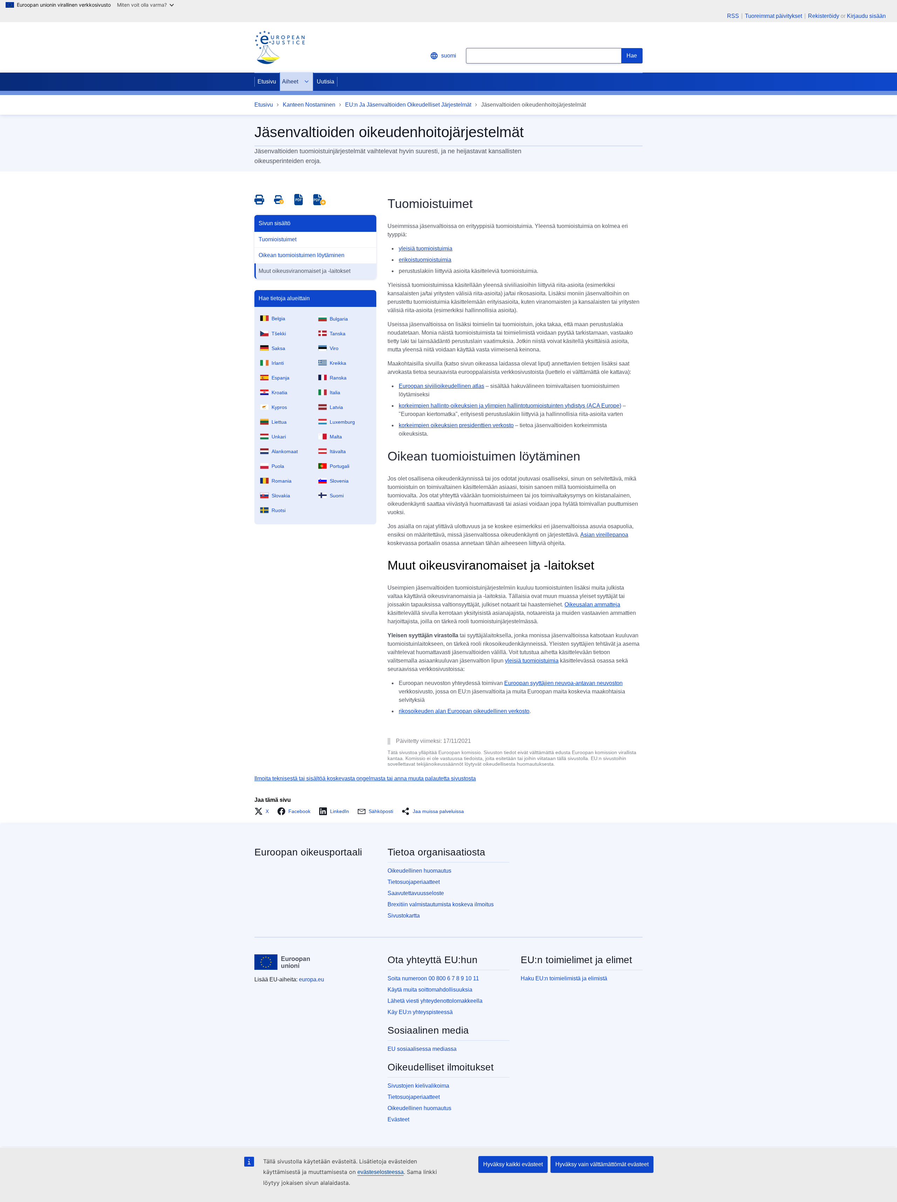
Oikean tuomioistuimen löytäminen (301, 255)
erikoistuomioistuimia (425, 260)
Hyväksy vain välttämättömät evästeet (602, 1164)
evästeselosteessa (380, 1172)
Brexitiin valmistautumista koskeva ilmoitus (441, 904)
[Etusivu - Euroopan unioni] (282, 962)
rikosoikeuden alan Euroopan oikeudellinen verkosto (464, 711)
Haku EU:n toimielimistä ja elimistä (564, 978)
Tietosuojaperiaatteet (414, 882)
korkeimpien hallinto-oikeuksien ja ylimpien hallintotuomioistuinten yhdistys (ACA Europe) (510, 406)
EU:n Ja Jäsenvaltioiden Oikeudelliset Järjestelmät (408, 105)
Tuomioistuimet (277, 239)
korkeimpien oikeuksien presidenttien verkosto (456, 425)
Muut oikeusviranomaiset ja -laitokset (304, 271)
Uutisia (325, 82)
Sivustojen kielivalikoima (418, 1086)
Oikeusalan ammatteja (592, 604)
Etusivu (267, 82)
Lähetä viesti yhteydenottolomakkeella (435, 1001)
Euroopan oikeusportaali (308, 852)
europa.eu (311, 979)
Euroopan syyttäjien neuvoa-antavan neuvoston (563, 683)
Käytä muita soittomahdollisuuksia (430, 990)
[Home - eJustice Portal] (279, 47)
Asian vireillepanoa (604, 535)
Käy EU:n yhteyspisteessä (420, 1012)
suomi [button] (448, 56)
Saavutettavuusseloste (416, 893)
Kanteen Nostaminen (309, 105)
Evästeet (398, 1119)
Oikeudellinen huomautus (419, 871)
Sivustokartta (404, 916)
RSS (733, 16)
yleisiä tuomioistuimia (425, 248)
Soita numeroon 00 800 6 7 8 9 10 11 (433, 978)
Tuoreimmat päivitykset (773, 16)
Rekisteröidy (823, 16)
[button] (263, 811)
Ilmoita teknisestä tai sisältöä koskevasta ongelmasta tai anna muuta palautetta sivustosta (365, 778)
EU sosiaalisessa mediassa (422, 1049)
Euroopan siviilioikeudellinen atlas (441, 386)
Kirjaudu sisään (866, 16)
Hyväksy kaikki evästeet (513, 1164)
